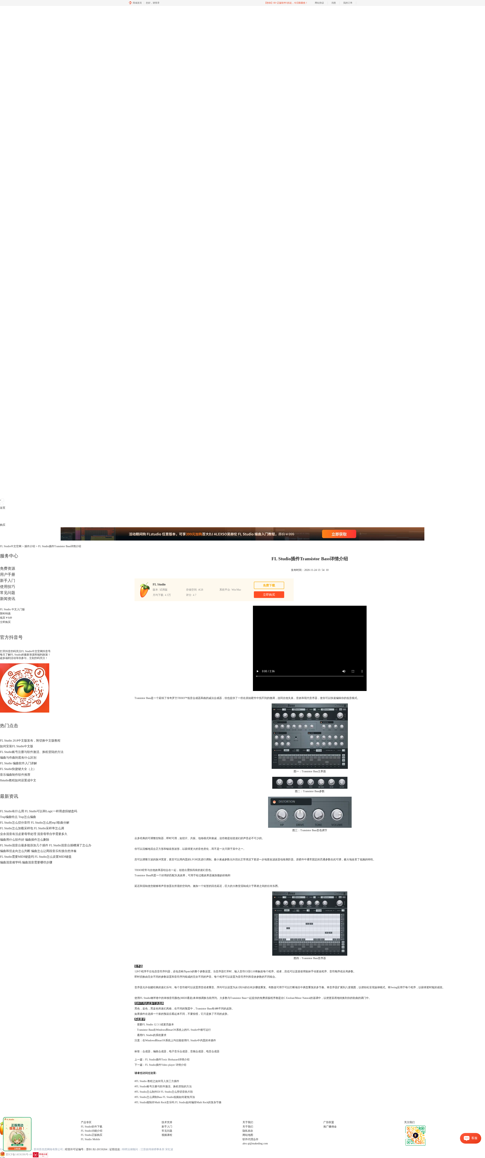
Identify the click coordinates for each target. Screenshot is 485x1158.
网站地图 (247, 1135)
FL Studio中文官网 (10, 546)
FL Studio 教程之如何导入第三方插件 (157, 1081)
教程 (18, 516)
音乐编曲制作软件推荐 (15, 774)
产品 (2, 516)
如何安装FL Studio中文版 (16, 746)
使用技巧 (7, 586)
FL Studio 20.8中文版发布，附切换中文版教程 (30, 740)
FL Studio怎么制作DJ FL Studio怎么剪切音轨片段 (164, 1091)
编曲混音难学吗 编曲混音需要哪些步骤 (26, 862)
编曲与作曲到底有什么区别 (18, 757)
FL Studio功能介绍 (91, 1130)
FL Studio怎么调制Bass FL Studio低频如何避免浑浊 (165, 1097)
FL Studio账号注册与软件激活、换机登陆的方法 (31, 751)
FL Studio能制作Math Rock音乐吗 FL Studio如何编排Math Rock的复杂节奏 (178, 1102)
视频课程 (167, 1135)
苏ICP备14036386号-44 (19, 1154)
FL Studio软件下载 (91, 1126)
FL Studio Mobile (90, 1139)
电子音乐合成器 (178, 1051)
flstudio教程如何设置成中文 (18, 780)
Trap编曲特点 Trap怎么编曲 (18, 816)
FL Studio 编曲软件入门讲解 (18, 763)
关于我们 (247, 1126)
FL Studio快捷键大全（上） (18, 769)
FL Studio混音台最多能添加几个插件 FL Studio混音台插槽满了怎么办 (45, 845)
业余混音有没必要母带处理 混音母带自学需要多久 (33, 834)
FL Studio (192, 1029)
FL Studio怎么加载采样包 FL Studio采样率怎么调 (32, 828)
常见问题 (7, 593)
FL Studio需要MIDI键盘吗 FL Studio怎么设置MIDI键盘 (36, 856)
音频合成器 (196, 1051)
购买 (2, 524)
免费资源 (7, 568)
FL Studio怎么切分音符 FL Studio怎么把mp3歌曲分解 (34, 822)
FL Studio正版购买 (91, 1135)
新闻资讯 (7, 599)
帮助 (29, 516)
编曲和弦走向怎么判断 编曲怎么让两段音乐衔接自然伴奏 (38, 851)
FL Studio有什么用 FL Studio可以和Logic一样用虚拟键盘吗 (38, 811)
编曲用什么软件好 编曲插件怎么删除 (24, 839)
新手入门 (7, 580)
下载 (8, 516)
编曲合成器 (159, 1051)
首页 (2, 507)
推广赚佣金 (330, 1126)
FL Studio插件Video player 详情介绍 (165, 1064)
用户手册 (7, 574)
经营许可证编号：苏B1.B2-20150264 (86, 1149)
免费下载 (269, 585)
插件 (13, 516)
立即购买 (5, 622)
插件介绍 (29, 546)
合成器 (146, 1051)
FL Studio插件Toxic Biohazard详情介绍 (167, 1059)
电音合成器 (212, 1051)
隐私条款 (247, 1130)
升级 (24, 516)
